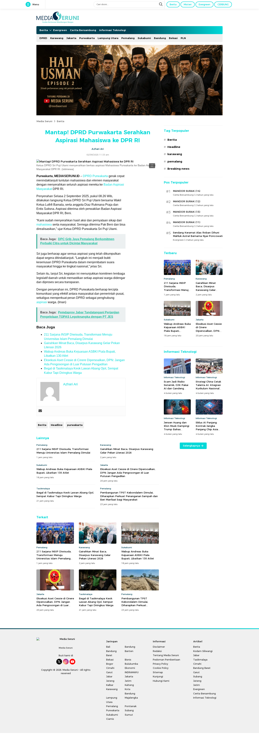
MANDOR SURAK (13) (186, 211)
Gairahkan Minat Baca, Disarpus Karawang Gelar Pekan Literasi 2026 (126, 450)
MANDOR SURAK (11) (186, 222)
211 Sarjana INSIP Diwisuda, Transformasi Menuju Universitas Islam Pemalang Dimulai (63, 450)
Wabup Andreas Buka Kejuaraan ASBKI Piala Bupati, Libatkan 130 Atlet (64, 471)
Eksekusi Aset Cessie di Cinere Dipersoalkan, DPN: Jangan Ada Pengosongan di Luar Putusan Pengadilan (127, 472)
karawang (174, 154)
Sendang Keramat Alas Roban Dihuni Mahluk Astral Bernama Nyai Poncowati (198, 234)
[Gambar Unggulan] (84, 161)
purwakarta (74, 424)
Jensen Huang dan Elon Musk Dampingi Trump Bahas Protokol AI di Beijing (177, 427)
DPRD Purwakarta (95, 176)
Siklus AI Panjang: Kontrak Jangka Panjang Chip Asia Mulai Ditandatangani (209, 427)
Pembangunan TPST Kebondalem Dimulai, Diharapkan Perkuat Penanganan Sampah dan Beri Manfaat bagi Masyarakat (129, 496)
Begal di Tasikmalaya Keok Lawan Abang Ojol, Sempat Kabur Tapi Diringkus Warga (65, 494)
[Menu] (29, 4)
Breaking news (178, 168)
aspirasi (41, 302)
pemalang (174, 161)
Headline (57, 424)
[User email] (40, 411)
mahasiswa (44, 224)
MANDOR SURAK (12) (186, 201)
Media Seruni (44, 121)
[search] (161, 4)
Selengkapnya (191, 445)
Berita (60, 121)
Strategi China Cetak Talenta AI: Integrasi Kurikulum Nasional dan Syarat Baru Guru (209, 386)
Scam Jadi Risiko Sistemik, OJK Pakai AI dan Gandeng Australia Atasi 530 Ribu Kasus (176, 388)
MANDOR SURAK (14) (186, 190)
